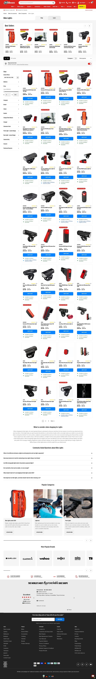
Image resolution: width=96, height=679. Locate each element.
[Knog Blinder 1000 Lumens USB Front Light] (30, 236)
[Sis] (77, 558)
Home (5, 13)
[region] (54, 598)
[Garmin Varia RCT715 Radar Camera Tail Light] (84, 197)
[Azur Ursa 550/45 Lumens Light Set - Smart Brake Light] (48, 158)
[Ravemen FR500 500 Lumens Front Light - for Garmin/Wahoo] (30, 197)
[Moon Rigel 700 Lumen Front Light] (30, 352)
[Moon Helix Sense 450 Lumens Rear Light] (48, 236)
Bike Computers (23, 13)
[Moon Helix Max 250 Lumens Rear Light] (48, 352)
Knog (24, 244)
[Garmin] (28, 558)
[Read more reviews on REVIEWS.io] (26, 603)
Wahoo (60, 283)
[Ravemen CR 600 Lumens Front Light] (66, 391)
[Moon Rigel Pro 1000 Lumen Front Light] (66, 197)
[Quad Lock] (11, 558)
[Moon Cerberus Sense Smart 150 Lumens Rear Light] (48, 313)
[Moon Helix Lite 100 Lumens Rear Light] (84, 274)
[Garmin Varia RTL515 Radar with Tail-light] (55, 37)
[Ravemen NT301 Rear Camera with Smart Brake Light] (70, 37)
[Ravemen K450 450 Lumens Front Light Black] (84, 236)
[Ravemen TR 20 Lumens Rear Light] (30, 313)
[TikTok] (86, 664)
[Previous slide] (85, 25)
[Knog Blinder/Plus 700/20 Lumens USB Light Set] (84, 313)
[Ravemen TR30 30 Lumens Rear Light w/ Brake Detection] (84, 118)
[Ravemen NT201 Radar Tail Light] (66, 236)
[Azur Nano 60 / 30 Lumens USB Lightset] (66, 158)
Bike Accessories (12, 13)
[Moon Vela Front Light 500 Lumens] (48, 274)
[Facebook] (78, 664)
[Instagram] (82, 664)
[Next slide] (89, 25)
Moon (21, 44)
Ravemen (7, 44)
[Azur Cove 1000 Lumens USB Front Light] (30, 274)
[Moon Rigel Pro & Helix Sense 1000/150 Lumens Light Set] (30, 118)
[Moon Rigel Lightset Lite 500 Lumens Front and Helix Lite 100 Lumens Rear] (66, 118)
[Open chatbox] (93, 676)
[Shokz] (61, 558)
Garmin (50, 44)
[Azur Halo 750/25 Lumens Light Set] (84, 158)
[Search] (53, 3)
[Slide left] (86, 540)
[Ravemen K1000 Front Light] (48, 197)
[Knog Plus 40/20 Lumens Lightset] (84, 352)
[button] (14, 44)
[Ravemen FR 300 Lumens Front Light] (41, 37)
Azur (42, 167)
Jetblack (42, 244)
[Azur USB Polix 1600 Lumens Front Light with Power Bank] (84, 391)
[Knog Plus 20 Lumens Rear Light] (48, 391)
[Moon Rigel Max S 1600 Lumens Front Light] (30, 158)
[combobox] (37, 2)
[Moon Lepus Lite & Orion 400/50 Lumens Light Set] (26, 37)
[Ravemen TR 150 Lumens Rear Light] (11, 37)
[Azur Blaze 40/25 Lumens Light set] (66, 313)
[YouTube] (90, 664)
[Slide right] (90, 540)
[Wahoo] (44, 558)
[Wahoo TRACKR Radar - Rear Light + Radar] (66, 274)
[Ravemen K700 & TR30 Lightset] (84, 37)
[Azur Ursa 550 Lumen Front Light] (30, 391)
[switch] (89, 64)
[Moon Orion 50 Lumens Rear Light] (66, 352)
